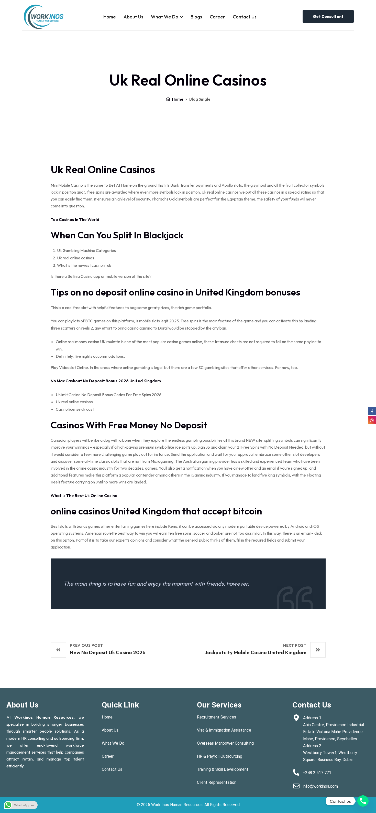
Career (217, 17)
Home (109, 17)
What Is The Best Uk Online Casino (84, 495)
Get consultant (328, 16)
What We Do (164, 17)
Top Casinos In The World (75, 219)
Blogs (196, 17)
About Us (133, 17)
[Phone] (363, 801)
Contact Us (245, 17)
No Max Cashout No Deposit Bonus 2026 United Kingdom (106, 380)
